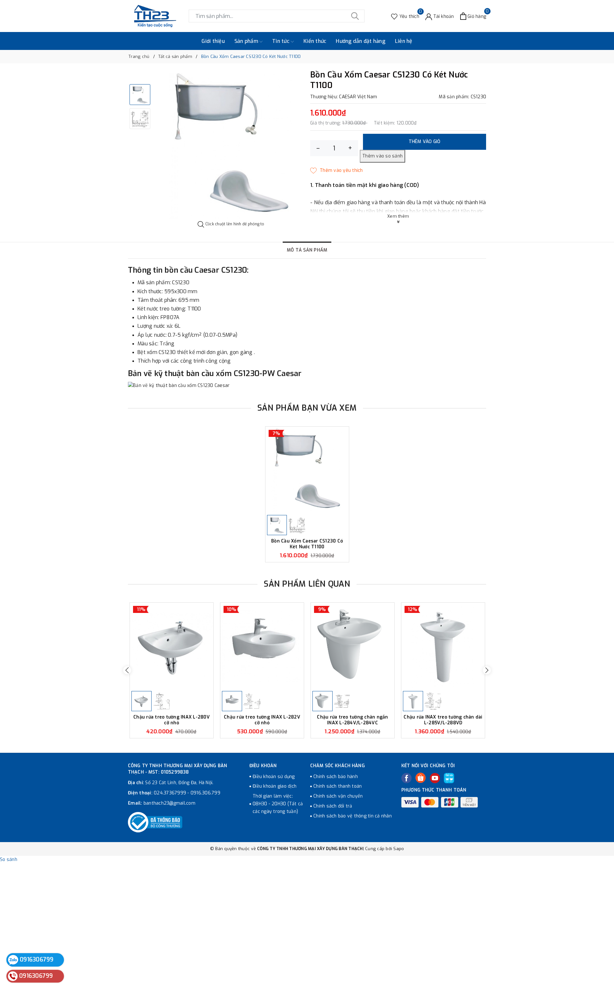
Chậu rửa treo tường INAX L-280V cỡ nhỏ (171, 720)
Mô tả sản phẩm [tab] (307, 250)
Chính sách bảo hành (335, 777)
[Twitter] (420, 778)
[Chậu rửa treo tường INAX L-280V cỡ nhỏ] (171, 646)
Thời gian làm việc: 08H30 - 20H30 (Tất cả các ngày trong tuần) (278, 804)
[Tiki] (449, 778)
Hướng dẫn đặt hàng (360, 41)
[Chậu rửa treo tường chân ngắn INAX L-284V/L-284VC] (352, 646)
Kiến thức (314, 41)
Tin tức (281, 41)
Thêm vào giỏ (425, 142)
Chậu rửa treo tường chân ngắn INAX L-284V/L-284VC (352, 720)
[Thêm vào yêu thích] (336, 170)
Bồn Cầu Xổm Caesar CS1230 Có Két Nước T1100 (307, 544)
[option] (231, 146)
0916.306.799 (205, 793)
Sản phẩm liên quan (307, 584)
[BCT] (155, 822)
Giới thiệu (213, 41)
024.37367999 (170, 793)
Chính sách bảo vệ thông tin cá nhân (352, 816)
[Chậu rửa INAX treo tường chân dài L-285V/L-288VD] (443, 646)
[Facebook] (406, 778)
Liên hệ (404, 41)
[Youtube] (435, 778)
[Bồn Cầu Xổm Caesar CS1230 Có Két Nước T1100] (307, 470)
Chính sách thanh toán (337, 786)
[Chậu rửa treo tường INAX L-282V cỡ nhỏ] (262, 646)
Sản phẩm (246, 41)
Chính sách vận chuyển (338, 796)
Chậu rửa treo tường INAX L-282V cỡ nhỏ (262, 720)
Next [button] (487, 670)
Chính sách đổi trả (332, 806)
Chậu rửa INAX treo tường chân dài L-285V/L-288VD (443, 720)
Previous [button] (127, 670)
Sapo (398, 848)
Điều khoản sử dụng (274, 777)
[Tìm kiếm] (355, 16)
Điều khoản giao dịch (274, 786)
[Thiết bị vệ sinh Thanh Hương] (155, 16)
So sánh (8, 859)
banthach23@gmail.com (169, 803)
